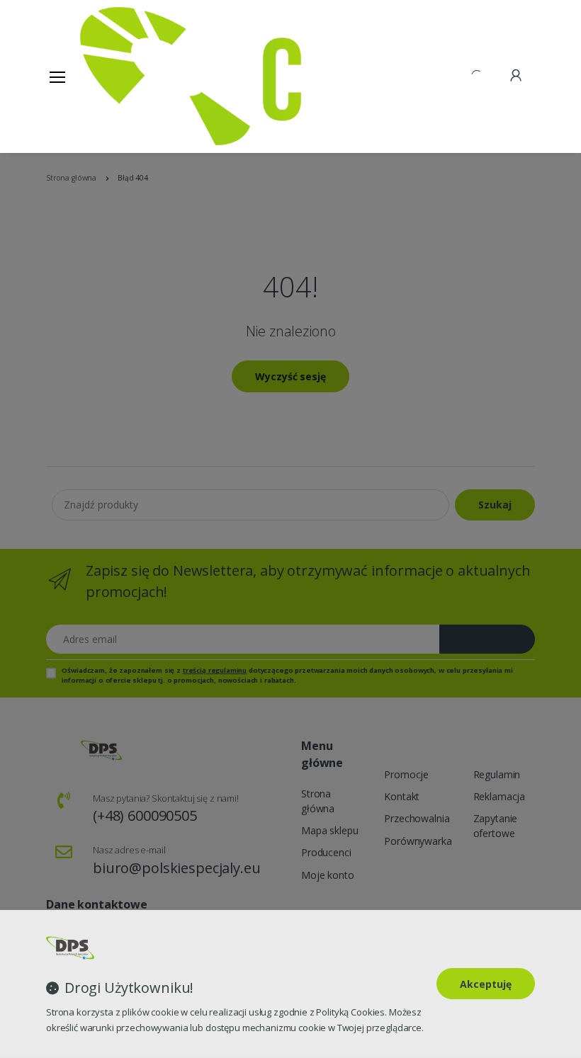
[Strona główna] (116, 76)
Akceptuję (486, 984)
